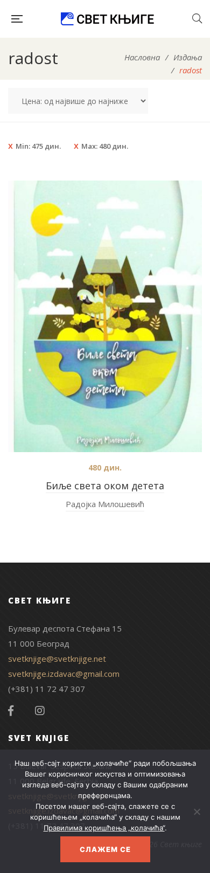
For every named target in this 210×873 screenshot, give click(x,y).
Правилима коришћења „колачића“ (104, 827)
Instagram (40, 710)
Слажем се (105, 849)
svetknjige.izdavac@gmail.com (64, 673)
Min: (38, 146)
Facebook (10, 710)
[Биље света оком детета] (105, 316)
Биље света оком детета (105, 485)
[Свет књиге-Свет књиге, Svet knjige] (107, 19)
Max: (104, 146)
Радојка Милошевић (105, 503)
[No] (196, 811)
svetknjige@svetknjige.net (57, 658)
